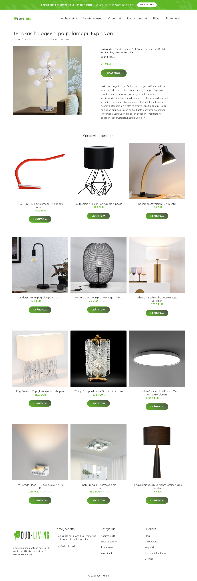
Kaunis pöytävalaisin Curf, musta (157, 203)
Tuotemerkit (173, 18)
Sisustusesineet (92, 18)
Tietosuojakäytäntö (155, 553)
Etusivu (16, 39)
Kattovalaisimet (137, 18)
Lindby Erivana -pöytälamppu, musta (40, 297)
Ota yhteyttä (151, 541)
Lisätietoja (113, 73)
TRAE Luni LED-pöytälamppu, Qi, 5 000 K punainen (40, 205)
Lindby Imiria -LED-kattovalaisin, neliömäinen (99, 486)
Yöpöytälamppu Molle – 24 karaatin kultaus (98, 391)
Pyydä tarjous (147, 5)
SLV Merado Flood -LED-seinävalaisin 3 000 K (40, 486)
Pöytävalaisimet (118, 52)
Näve (130, 52)
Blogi (156, 18)
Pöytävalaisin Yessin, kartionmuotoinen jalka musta (157, 486)
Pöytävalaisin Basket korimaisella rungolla (98, 203)
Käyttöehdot (151, 547)
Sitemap (149, 558)
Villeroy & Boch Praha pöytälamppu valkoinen (157, 299)
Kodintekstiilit (68, 18)
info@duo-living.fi (66, 546)
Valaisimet (114, 18)
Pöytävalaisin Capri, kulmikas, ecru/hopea (40, 391)
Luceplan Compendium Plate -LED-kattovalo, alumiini (157, 393)
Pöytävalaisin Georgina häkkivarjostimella (98, 297)
